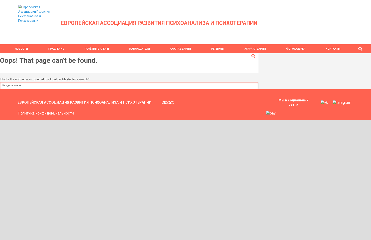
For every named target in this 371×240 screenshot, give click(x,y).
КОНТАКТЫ (333, 48)
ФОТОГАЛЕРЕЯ (295, 48)
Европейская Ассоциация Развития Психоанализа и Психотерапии (159, 23)
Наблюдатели (139, 48)
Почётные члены (96, 48)
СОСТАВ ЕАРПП (180, 48)
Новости (21, 48)
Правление (56, 48)
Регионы (217, 48)
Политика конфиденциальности (46, 113)
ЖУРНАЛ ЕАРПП (255, 48)
